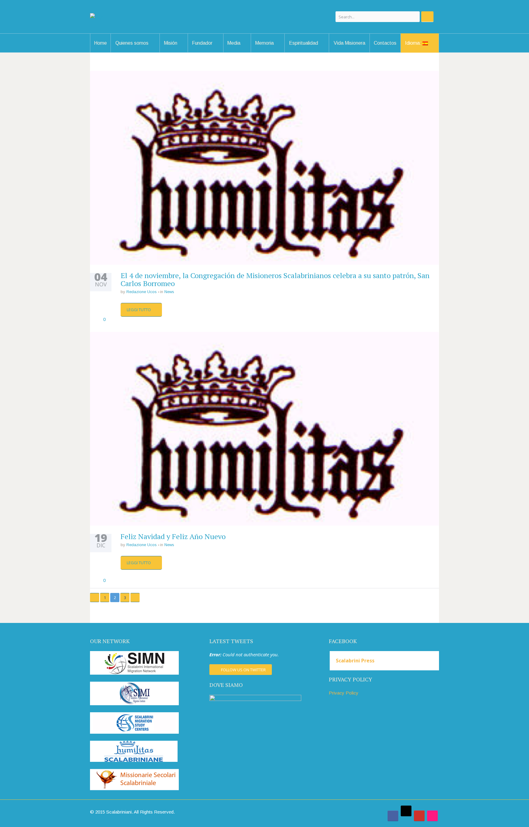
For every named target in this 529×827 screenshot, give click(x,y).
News (169, 291)
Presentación (141, 52)
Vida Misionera (349, 43)
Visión (141, 51)
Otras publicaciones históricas (278, 49)
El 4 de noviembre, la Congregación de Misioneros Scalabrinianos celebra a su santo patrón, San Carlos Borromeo (275, 279)
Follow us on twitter (243, 669)
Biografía (218, 52)
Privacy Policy (343, 692)
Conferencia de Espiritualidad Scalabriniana (315, 52)
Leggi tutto (139, 309)
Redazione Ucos (141, 291)
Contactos (385, 43)
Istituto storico (280, 51)
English (430, 51)
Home (100, 43)
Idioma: (413, 43)
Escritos (217, 51)
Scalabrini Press (355, 660)
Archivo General (281, 52)
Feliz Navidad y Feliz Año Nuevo (173, 536)
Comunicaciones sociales (185, 49)
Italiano (431, 52)
